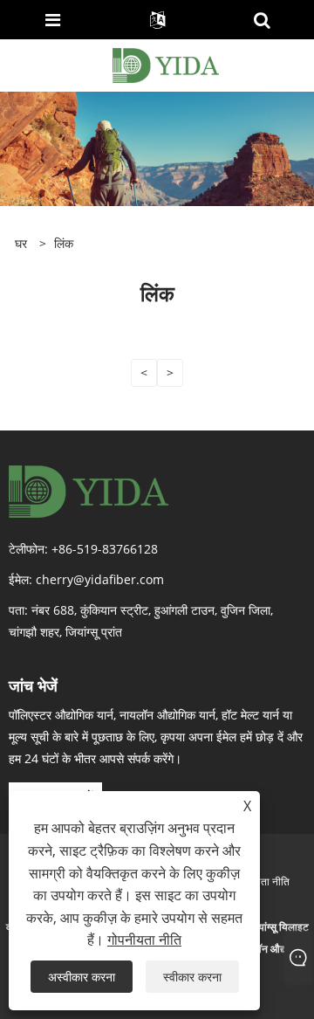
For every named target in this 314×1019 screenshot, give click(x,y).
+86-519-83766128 (104, 548)
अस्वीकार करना (81, 976)
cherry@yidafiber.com (100, 579)
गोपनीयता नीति (261, 881)
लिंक (63, 243)
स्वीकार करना (192, 976)
